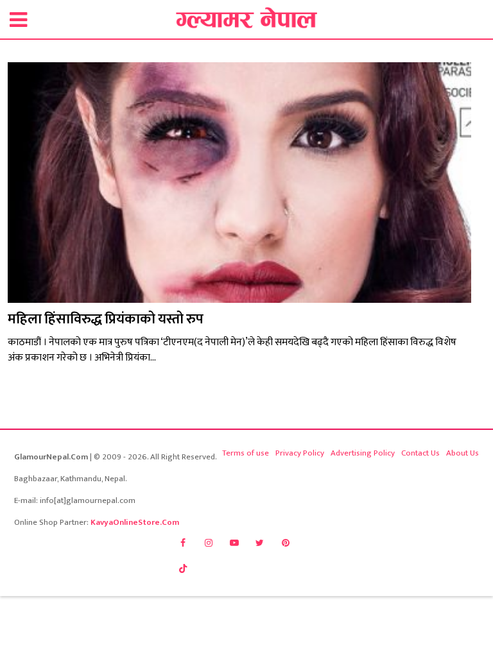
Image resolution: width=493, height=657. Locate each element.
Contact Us (420, 453)
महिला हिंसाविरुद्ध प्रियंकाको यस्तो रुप (105, 319)
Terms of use (245, 453)
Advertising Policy (363, 453)
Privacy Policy (299, 453)
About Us (462, 453)
